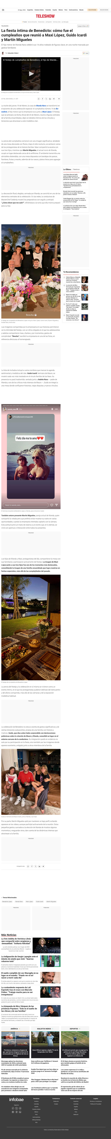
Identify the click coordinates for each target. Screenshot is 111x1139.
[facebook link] (13, 1108)
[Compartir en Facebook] (42, 98)
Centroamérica (73, 10)
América (36, 1101)
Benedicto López (7, 901)
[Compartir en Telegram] (53, 98)
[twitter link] (16, 1108)
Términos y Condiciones (96, 1101)
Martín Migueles (51, 901)
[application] (31, 74)
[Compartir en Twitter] (46, 98)
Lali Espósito (48, 22)
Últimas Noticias (36, 1119)
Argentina (30, 10)
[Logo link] (45, 16)
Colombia (48, 10)
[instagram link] (20, 1108)
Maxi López (29, 901)
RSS (36, 1122)
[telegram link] (16, 1112)
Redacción (56, 1101)
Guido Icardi (39, 901)
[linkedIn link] (20, 1112)
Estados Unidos (39, 10)
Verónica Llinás (57, 22)
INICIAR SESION (104, 10)
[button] (3, 10)
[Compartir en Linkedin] (50, 98)
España (55, 10)
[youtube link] (13, 1112)
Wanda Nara (41, 22)
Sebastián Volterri (13, 53)
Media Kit (76, 1114)
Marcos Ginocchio (32, 22)
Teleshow (4, 26)
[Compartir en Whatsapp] (38, 98)
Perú (65, 10)
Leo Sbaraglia (65, 22)
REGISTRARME (92, 10)
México (61, 10)
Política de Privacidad (95, 1104)
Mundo (81, 10)
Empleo (56, 1104)
